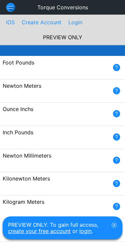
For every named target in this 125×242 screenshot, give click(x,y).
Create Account (41, 22)
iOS (10, 22)
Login (75, 22)
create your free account (39, 231)
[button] (116, 67)
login (85, 231)
